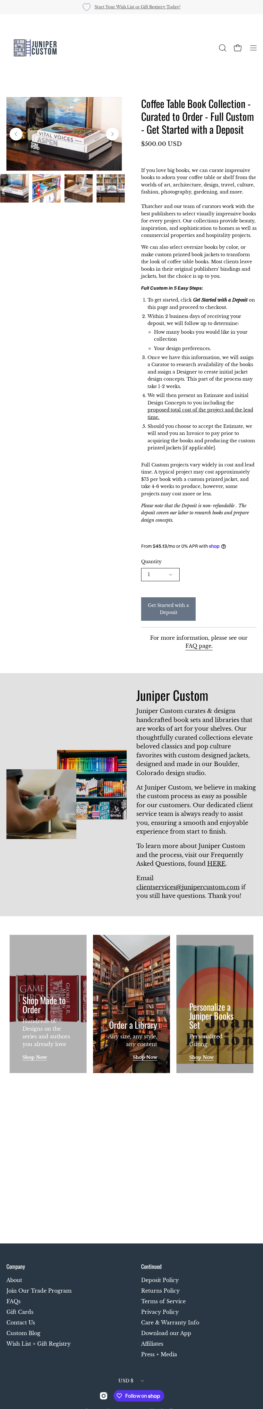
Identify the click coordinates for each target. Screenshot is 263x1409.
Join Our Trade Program (39, 1290)
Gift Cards (19, 1312)
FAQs (13, 1301)
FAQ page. (199, 646)
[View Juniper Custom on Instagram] (103, 1396)
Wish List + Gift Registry (38, 1344)
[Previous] (16, 134)
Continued (151, 1266)
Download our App (166, 1333)
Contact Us (20, 1322)
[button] (221, 47)
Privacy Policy (160, 1312)
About (14, 1280)
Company (15, 1266)
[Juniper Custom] (35, 48)
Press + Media (159, 1354)
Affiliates (152, 1344)
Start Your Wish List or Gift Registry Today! (138, 7)
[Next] (112, 134)
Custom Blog (23, 1333)
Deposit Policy (160, 1280)
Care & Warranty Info (170, 1322)
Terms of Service (163, 1301)
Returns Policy (160, 1290)
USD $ (125, 1381)
